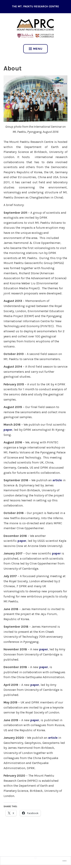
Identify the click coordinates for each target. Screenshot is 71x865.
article (57, 480)
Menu (37, 49)
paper (8, 430)
